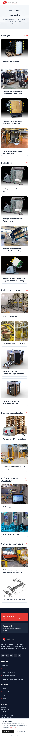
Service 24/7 (6, 692)
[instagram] (15, 655)
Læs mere (13, 727)
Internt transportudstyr (9, 675)
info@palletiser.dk (6, 718)
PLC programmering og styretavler (12, 679)
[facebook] (3, 655)
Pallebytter (5, 665)
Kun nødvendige (21, 731)
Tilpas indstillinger (14, 735)
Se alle (26, 35)
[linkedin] (7, 655)
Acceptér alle (7, 731)
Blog (3, 695)
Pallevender (5, 669)
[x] (19, 655)
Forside (10, 10)
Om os (4, 688)
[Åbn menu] (26, 2)
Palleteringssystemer (8, 672)
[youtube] (11, 655)
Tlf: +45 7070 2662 (7, 715)
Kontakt (4, 698)
